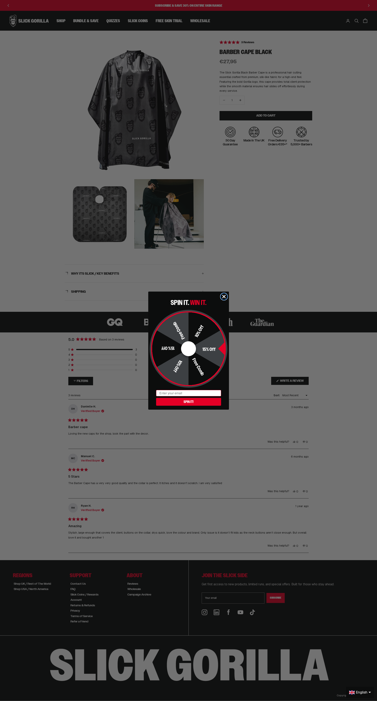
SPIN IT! (188, 402)
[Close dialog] (224, 296)
